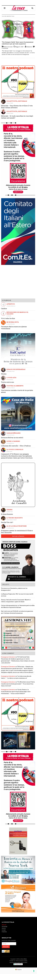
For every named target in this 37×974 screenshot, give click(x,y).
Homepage (4, 926)
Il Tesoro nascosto (14, 518)
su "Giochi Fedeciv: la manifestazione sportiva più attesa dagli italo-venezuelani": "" (16, 691)
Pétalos (3, 374)
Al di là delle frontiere (16, 526)
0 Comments (5, 48)
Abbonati (4, 924)
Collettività (11, 101)
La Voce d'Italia (23, 959)
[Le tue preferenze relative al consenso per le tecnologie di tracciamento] (34, 971)
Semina (9, 509)
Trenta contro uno (7, 382)
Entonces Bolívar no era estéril (12, 437)
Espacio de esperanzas (15, 369)
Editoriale (22, 101)
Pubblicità (4, 931)
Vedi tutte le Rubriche (18, 536)
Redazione (29, 46)
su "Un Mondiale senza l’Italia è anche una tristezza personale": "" (18, 684)
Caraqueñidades (13, 433)
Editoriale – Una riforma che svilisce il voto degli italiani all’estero (17, 106)
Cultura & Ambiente (14, 386)
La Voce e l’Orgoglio (14, 449)
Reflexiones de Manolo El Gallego (17, 313)
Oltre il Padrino (13, 441)
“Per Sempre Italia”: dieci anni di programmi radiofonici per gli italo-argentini (17, 43)
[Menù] (4, 8)
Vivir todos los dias (8, 318)
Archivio (4, 928)
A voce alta (11, 377)
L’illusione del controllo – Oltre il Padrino (16, 446)
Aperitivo (10, 304)
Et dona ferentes (7, 514)
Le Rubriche (6, 300)
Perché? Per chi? (7, 522)
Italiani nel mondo (8, 46)
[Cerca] (32, 8)
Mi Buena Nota (12, 322)
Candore (4, 308)
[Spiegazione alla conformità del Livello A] (6, 951)
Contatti (4, 930)
